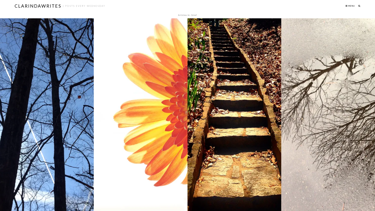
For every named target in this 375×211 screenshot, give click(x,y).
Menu (351, 6)
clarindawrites (38, 5)
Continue (47, 125)
